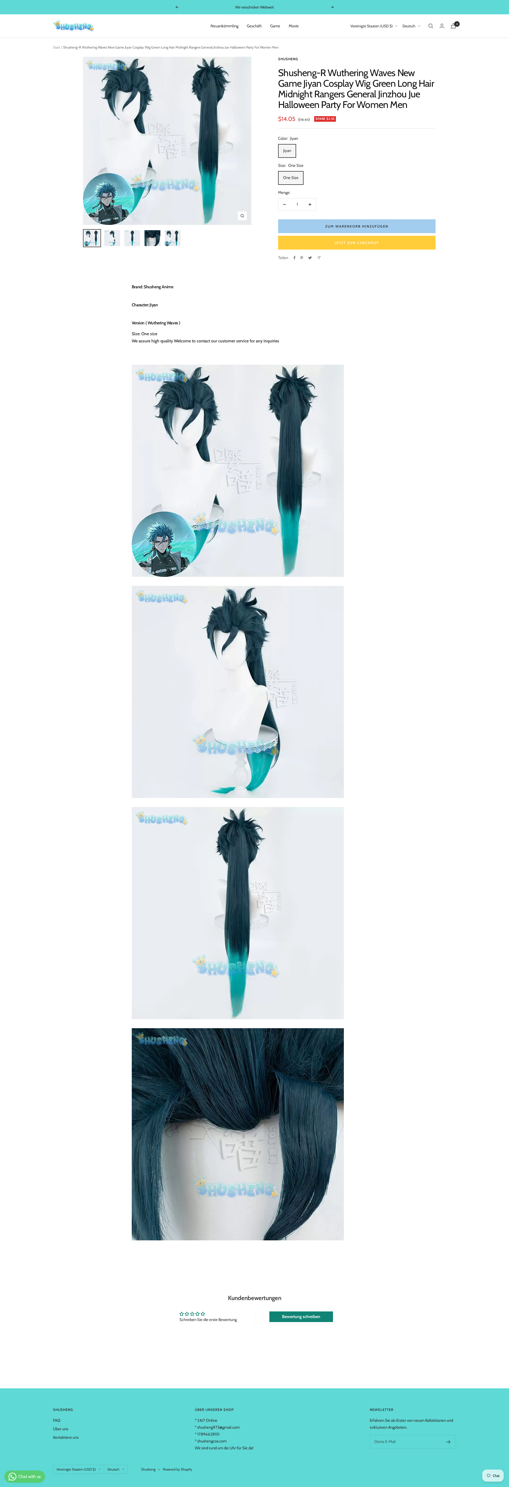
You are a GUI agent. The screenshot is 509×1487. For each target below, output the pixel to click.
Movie (294, 26)
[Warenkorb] (453, 25)
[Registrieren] (448, 1442)
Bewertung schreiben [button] (301, 1316)
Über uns (60, 1429)
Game (275, 26)
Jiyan (287, 150)
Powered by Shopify (177, 1469)
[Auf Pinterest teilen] (301, 258)
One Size (291, 177)
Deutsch (408, 26)
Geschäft (254, 26)
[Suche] (430, 26)
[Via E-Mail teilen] (319, 257)
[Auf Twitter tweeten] (310, 258)
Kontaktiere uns (65, 1437)
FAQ (56, 1420)
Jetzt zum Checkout (357, 243)
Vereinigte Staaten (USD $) (371, 26)
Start (56, 47)
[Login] (442, 26)
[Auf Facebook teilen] (294, 258)
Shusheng (288, 59)
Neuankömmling (224, 26)
